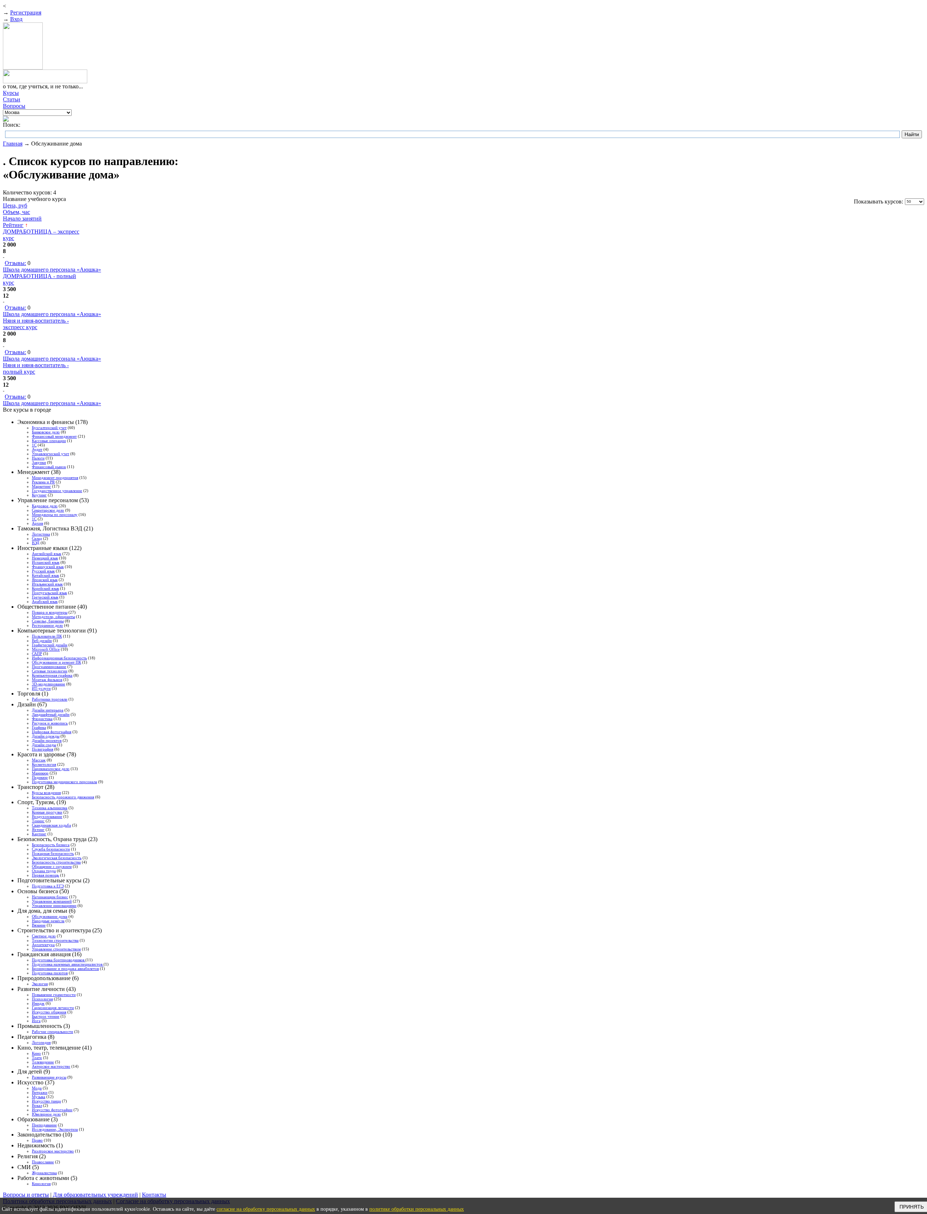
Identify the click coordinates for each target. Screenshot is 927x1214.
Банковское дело (46, 432)
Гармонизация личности (53, 1007)
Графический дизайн (49, 645)
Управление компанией (52, 901)
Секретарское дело (48, 510)
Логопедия (41, 1042)
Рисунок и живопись (50, 723)
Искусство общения (49, 1012)
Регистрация (25, 12)
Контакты (154, 1195)
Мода (37, 1088)
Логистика (41, 534)
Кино (36, 1053)
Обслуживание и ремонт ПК (56, 662)
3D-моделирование (48, 684)
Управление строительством (56, 949)
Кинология (41, 1183)
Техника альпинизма (49, 808)
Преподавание (44, 1125)
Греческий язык (45, 597)
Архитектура (43, 944)
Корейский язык (45, 588)
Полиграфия (42, 749)
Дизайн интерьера (47, 710)
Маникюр (40, 773)
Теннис (38, 821)
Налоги (38, 458)
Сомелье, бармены (48, 621)
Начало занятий (22, 218)
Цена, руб (15, 205)
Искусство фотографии (52, 1110)
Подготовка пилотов (50, 973)
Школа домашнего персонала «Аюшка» (52, 269)
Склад (37, 538)
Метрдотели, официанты (53, 616)
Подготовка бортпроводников (58, 960)
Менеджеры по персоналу (54, 514)
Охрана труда (44, 871)
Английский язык (46, 553)
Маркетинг (41, 486)
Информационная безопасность (59, 658)
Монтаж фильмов (47, 679)
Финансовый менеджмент (54, 436)
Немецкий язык (45, 558)
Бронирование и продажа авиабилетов (65, 968)
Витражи (39, 1092)
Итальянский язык (47, 584)
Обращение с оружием (52, 866)
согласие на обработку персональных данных (266, 1209)
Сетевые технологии (49, 671)
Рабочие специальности (52, 1031)
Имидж (38, 1003)
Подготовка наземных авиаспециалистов (68, 964)
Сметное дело (44, 936)
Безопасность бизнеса (51, 845)
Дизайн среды (44, 745)
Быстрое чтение (45, 1016)
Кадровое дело (45, 506)
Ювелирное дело (46, 1114)
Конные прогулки (47, 812)
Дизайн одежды (45, 736)
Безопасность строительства (56, 862)
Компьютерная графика (52, 675)
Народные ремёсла (48, 921)
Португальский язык (49, 593)
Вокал (37, 1105)
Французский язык (48, 566)
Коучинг (39, 495)
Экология (40, 984)
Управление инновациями (54, 905)
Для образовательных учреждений (95, 1195)
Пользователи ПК (47, 636)
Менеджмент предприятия (55, 477)
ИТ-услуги (41, 688)
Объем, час (16, 212)
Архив (37, 523)
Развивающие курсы (49, 1077)
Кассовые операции (49, 440)
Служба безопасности (51, 849)
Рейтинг (13, 225)
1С (34, 445)
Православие (43, 1162)
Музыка (38, 1097)
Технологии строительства (55, 940)
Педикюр (40, 777)
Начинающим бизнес (50, 897)
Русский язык (43, 571)
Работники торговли (49, 699)
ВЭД (35, 543)
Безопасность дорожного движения (63, 797)
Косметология (44, 764)
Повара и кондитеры (49, 612)
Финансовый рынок (49, 467)
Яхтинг (38, 829)
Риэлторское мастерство (53, 1151)
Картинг (39, 834)
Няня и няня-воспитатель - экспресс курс (36, 324)
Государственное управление (57, 490)
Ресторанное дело (47, 625)
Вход (16, 19)
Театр (37, 1057)
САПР (37, 653)
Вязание (39, 925)
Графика (39, 727)
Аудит (37, 449)
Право (37, 1140)
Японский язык (45, 579)
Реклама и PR (43, 482)
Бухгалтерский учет (49, 427)
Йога (36, 1020)
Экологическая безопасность (56, 858)
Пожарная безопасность (53, 853)
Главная (12, 143)
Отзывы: (15, 263)
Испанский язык (45, 562)
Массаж (39, 760)
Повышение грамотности (54, 994)
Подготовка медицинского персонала (64, 782)
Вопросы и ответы (26, 1195)
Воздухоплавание (47, 816)
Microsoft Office (46, 649)
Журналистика (44, 1173)
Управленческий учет (50, 453)
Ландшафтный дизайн (51, 714)
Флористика (42, 719)
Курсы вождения (46, 792)
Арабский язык (45, 601)
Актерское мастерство (51, 1066)
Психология (42, 999)
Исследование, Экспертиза (55, 1129)
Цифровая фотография (51, 732)
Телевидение (43, 1062)
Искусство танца (46, 1101)
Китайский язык (45, 575)
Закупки (39, 462)
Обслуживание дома (49, 916)
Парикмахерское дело (51, 768)
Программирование (49, 666)
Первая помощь (45, 875)
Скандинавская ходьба (51, 825)
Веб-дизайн (42, 640)
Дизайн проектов (47, 740)
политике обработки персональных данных (416, 1209)
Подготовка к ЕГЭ (48, 886)
